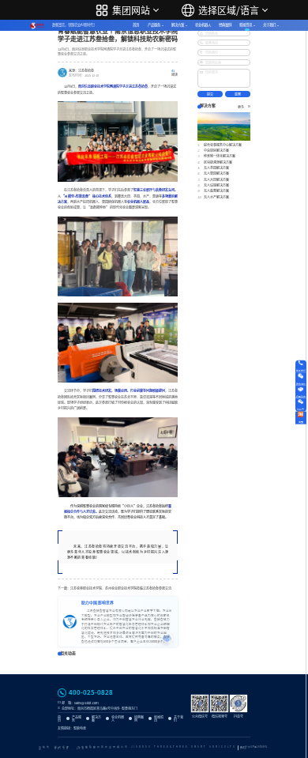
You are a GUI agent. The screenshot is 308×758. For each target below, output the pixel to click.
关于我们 (269, 25)
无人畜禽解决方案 (216, 190)
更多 (241, 106)
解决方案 (177, 25)
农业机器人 (203, 25)
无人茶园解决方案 (216, 167)
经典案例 (225, 25)
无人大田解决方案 (216, 179)
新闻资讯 (245, 25)
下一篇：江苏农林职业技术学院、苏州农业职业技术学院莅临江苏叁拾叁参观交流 (114, 588)
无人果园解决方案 (216, 173)
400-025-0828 (91, 692)
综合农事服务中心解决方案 (223, 144)
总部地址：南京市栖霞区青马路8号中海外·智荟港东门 (99, 708)
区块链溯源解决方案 (218, 162)
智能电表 (79, 728)
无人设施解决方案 (216, 185)
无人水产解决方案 (216, 196)
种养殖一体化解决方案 (219, 155)
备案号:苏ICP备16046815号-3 (254, 748)
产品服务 (154, 25)
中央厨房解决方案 (216, 150)
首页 (136, 25)
